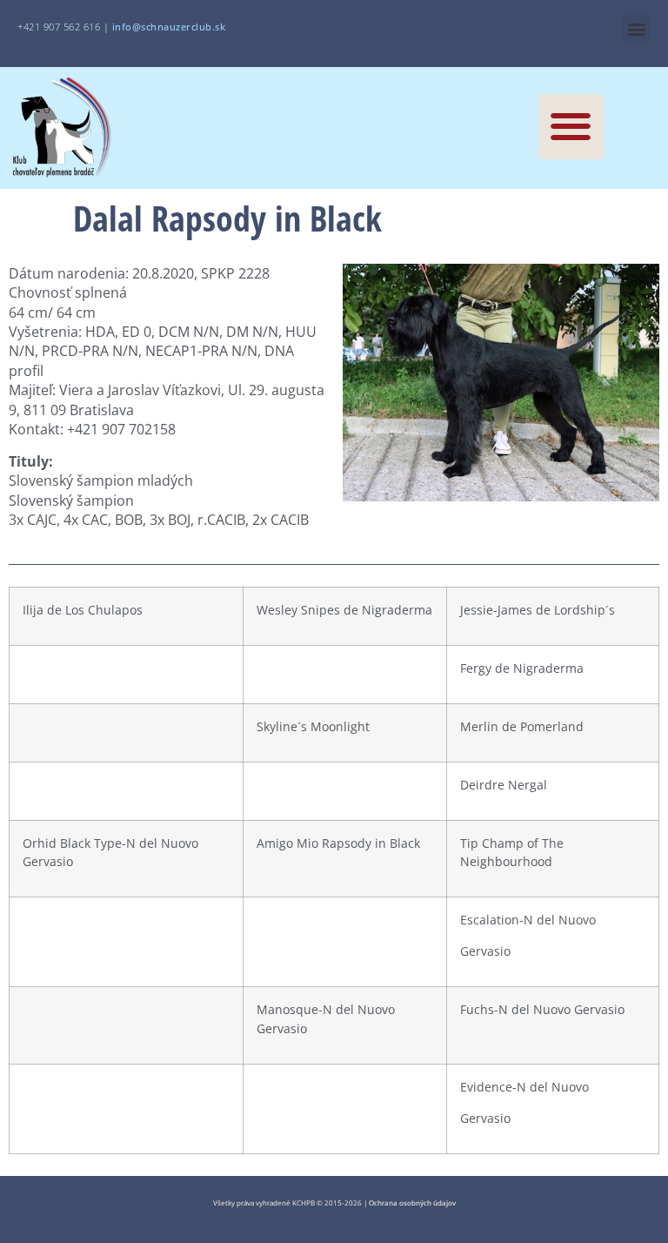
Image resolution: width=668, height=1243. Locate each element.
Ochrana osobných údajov (412, 1202)
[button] (636, 29)
